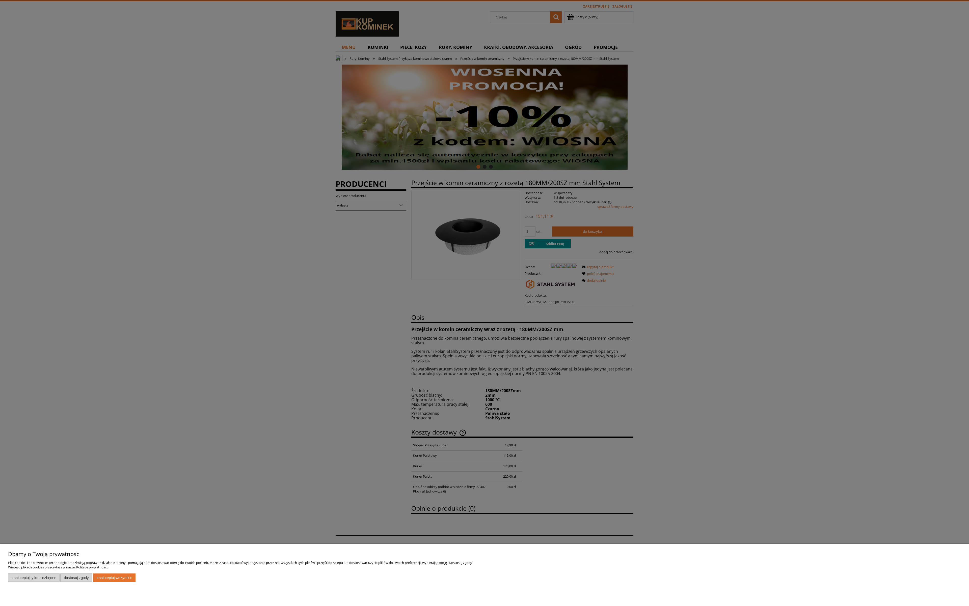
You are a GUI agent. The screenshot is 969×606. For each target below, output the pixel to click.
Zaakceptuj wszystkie (114, 577)
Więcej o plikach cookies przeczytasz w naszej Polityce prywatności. (58, 567)
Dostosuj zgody (76, 577)
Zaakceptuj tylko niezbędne (34, 577)
